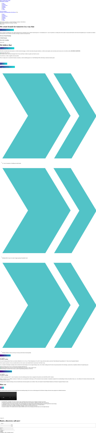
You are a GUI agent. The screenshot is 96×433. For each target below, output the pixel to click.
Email (1, 427)
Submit (1, 431)
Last (12, 426)
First (12, 424)
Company (2, 430)
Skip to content (2, 0)
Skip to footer (8, 0)
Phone (1, 429)
